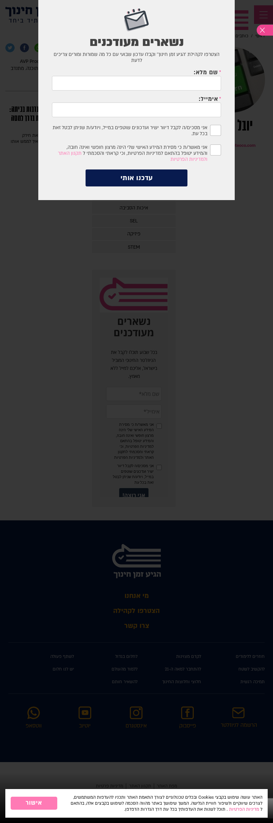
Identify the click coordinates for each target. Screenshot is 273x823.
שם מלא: (206, 72)
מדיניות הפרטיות (244, 809)
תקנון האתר (70, 153)
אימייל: (208, 99)
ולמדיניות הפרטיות (188, 159)
